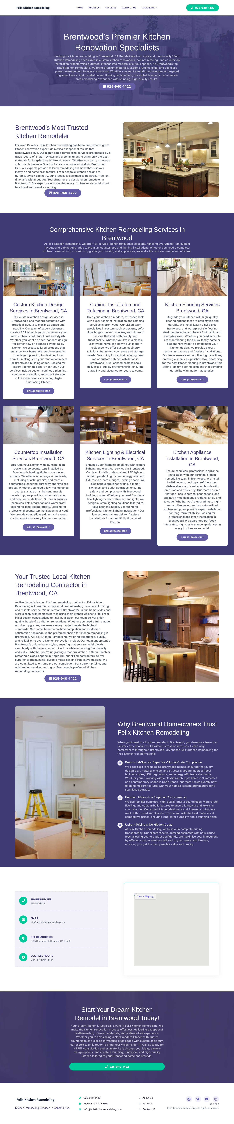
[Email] (23, 919)
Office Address (42, 937)
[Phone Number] (23, 901)
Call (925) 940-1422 (38, 391)
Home (80, 7)
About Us (94, 7)
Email (35, 918)
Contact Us (129, 7)
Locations (148, 7)
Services (110, 7)
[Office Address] (23, 938)
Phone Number (41, 899)
